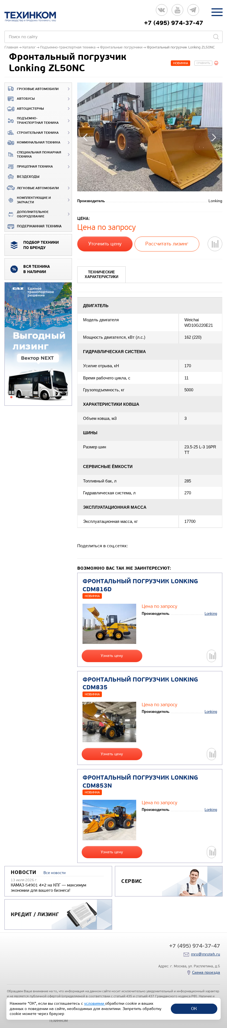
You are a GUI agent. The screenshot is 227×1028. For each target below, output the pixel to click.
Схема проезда (206, 972)
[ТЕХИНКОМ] (35, 17)
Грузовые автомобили (38, 89)
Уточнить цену (105, 244)
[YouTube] (177, 12)
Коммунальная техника (38, 142)
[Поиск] (216, 37)
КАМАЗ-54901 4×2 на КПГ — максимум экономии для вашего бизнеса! (48, 888)
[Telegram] (193, 12)
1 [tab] (11, 397)
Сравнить (203, 63)
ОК (194, 1008)
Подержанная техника (39, 226)
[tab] (101, 274)
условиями (94, 1003)
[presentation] (101, 274)
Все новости (54, 872)
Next (213, 136)
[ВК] (161, 12)
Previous (86, 136)
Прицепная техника (35, 167)
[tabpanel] (38, 344)
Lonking (211, 613)
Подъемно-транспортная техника (38, 120)
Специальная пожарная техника (39, 154)
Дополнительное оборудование (32, 214)
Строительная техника (38, 133)
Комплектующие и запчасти (34, 200)
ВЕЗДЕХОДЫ (28, 176)
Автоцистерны (30, 109)
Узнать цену (112, 655)
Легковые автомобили (38, 188)
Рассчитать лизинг (166, 244)
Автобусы (26, 99)
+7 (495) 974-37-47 (173, 23)
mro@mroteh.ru (205, 954)
